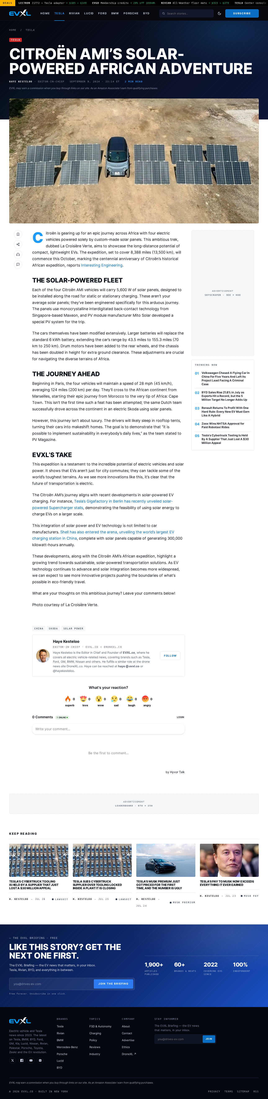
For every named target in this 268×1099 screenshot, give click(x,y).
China (38, 628)
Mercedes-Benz (67, 1047)
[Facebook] (21, 1060)
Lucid (89, 13)
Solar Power (73, 628)
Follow (170, 655)
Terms (228, 1091)
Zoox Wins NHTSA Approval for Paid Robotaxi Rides (223, 425)
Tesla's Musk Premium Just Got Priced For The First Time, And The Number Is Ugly (159, 885)
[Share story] (18, 244)
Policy (93, 1040)
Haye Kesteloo (66, 641)
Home (45, 13)
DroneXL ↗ (129, 1054)
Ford (102, 13)
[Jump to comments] (18, 264)
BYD (146, 13)
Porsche (131, 13)
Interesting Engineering (101, 265)
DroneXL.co (74, 666)
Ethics (126, 1047)
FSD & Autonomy (100, 1026)
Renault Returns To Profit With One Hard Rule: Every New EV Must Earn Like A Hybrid (225, 411)
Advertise (128, 1040)
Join (209, 1038)
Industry (94, 1054)
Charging (95, 1033)
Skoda (53, 628)
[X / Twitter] (12, 1060)
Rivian (74, 13)
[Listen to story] (18, 254)
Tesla (59, 13)
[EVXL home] (20, 13)
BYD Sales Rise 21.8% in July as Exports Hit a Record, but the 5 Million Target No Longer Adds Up (224, 395)
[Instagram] (40, 1060)
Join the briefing (113, 983)
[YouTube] (31, 1060)
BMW (115, 13)
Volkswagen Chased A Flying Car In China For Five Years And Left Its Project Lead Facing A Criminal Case (226, 378)
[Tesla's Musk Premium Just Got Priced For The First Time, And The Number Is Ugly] (165, 860)
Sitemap (243, 1091)
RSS (256, 1091)
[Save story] (18, 234)
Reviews (94, 1047)
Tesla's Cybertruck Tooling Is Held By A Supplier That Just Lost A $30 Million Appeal (225, 439)
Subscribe (242, 13)
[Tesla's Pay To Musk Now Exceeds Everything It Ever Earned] (229, 860)
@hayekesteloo (63, 671)
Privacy (214, 1091)
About (126, 1026)
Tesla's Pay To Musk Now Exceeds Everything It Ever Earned (227, 883)
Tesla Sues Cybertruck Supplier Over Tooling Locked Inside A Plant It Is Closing (97, 885)
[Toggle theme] (219, 13)
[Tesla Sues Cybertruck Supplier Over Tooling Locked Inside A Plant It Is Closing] (102, 860)
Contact (127, 1033)
